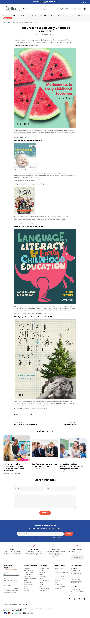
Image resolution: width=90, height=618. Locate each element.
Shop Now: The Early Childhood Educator (24, 180)
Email (48, 485)
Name (16, 485)
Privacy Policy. (57, 538)
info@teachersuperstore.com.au (11, 575)
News (9, 22)
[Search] (57, 9)
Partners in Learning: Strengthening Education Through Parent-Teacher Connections (14, 467)
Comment (17, 493)
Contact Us (21, 2)
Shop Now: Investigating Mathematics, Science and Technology (30, 408)
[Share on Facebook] (21, 414)
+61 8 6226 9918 (13, 582)
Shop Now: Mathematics (20, 137)
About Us (9, 2)
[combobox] (40, 9)
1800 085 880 (14, 580)
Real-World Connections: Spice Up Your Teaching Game (44, 465)
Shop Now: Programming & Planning (23, 223)
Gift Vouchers (15, 2)
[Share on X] (26, 414)
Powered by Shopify (22, 604)
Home (5, 2)
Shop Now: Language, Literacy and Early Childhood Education (30, 313)
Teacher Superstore (12, 604)
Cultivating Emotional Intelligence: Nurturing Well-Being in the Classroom (72, 466)
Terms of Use (49, 538)
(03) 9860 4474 (78, 573)
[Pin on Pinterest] (31, 414)
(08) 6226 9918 (77, 582)
